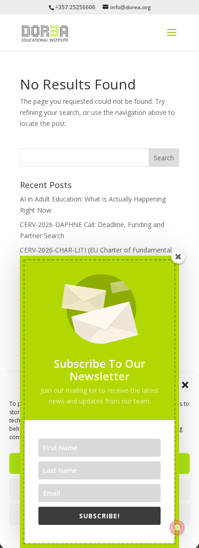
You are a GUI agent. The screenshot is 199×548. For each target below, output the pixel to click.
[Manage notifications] (177, 527)
